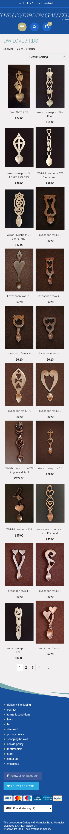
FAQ (9, 724)
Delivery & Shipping (19, 704)
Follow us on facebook (24, 775)
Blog (10, 754)
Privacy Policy (15, 734)
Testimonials (14, 749)
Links (10, 719)
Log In (21, 3)
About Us (12, 759)
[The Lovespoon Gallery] (34, 15)
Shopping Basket (17, 739)
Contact (11, 709)
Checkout (12, 729)
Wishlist (48, 3)
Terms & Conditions (18, 714)
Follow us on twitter (23, 786)
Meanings (13, 763)
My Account (34, 3)
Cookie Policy (15, 744)
